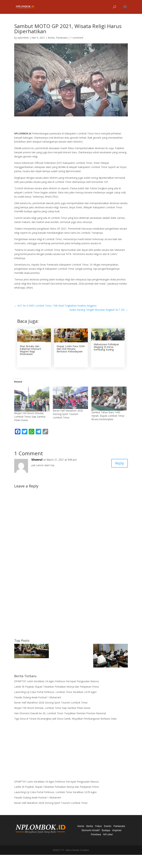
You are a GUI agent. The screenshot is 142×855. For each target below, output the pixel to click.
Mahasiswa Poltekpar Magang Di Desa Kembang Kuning (106, 346)
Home (80, 826)
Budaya (106, 830)
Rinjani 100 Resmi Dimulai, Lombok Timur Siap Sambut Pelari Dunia (30, 417)
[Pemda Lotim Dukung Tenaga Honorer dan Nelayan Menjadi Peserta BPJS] (110, 656)
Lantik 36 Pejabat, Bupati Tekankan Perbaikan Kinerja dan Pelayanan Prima (56, 686)
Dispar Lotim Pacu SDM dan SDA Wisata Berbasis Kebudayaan (71, 348)
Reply (119, 463)
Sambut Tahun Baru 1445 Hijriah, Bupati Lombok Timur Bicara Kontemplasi (108, 416)
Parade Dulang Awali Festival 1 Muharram (37, 697)
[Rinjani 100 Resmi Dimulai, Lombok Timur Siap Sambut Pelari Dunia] (31, 399)
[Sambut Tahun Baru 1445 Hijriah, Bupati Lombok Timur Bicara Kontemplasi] (109, 399)
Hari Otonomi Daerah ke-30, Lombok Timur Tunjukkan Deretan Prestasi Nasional (60, 713)
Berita (51, 37)
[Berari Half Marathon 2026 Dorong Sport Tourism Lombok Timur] (70, 398)
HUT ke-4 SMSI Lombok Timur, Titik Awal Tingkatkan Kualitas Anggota (55, 305)
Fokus (98, 826)
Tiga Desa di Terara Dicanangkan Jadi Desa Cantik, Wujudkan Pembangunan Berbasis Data (65, 718)
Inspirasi (116, 830)
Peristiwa (96, 834)
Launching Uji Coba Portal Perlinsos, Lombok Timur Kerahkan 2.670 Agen (55, 692)
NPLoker (108, 834)
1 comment (76, 37)
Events (107, 826)
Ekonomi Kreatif (91, 830)
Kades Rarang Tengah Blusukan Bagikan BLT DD (98, 309)
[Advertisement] (71, 609)
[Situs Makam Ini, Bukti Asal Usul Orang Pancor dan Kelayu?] (31, 651)
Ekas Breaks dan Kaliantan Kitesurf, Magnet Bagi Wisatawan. (30, 350)
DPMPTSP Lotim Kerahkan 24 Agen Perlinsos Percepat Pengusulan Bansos (56, 681)
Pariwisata (62, 37)
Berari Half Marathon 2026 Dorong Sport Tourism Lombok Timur (68, 414)
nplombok (23, 37)
